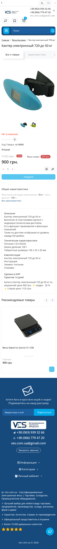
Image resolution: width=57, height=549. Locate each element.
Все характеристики (11, 200)
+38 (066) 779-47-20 (40, 12)
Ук (48, 3)
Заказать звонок (28, 450)
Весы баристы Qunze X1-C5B (18, 347)
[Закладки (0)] (14, 20)
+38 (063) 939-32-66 (40, 8)
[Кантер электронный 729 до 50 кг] (28, 90)
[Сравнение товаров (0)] (5, 20)
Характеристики (37, 54)
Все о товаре (12, 54)
